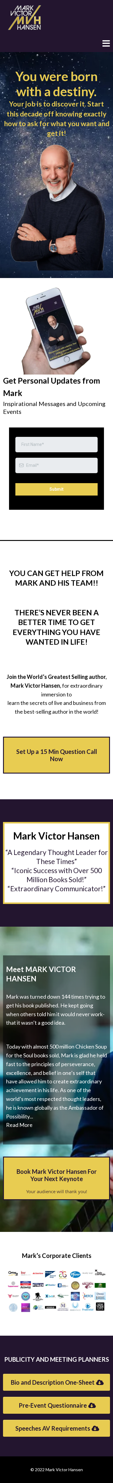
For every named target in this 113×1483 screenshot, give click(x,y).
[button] (106, 44)
